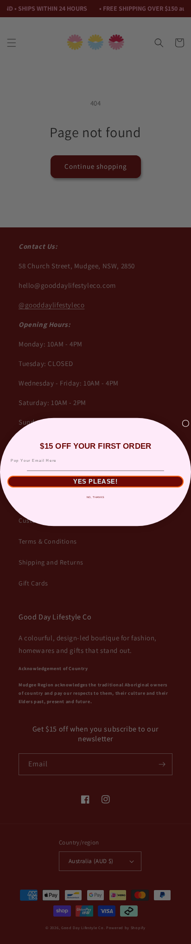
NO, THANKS (95, 497)
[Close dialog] (186, 423)
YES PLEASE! (95, 481)
